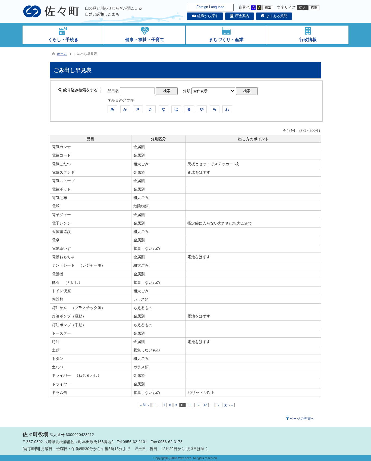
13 (205, 405)
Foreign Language (210, 7)
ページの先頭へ (302, 418)
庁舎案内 (241, 16)
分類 (186, 91)
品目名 (113, 91)
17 (218, 405)
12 (197, 405)
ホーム (62, 54)
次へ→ (228, 405)
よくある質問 (276, 16)
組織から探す (207, 16)
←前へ (144, 405)
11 (190, 405)
